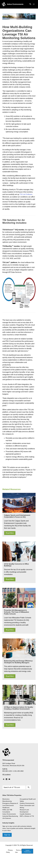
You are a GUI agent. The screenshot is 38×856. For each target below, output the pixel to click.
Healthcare (5, 807)
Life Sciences (6, 818)
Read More (10, 533)
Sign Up (7, 835)
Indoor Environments (15, 4)
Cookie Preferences (27, 851)
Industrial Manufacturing (10, 816)
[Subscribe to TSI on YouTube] (9, 779)
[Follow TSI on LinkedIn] (6, 779)
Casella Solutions (25, 814)
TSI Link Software (26, 194)
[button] (33, 4)
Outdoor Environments (27, 803)
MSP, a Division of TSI (27, 816)
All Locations (6, 774)
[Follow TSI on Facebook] (3, 779)
